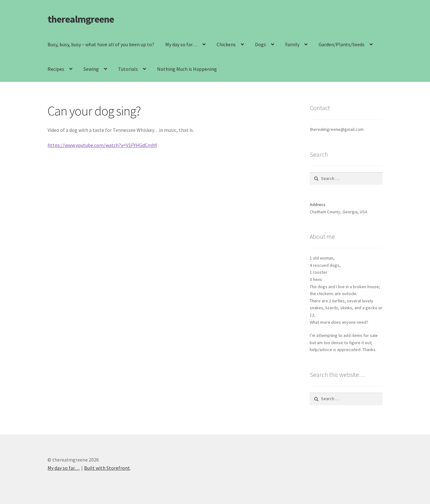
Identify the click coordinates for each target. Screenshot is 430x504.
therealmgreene (81, 19)
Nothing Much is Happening (187, 69)
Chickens (226, 44)
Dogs (260, 44)
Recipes (56, 69)
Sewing (91, 69)
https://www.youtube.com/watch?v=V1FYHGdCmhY (102, 145)
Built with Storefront (107, 468)
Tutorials (128, 69)
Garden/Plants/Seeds (342, 44)
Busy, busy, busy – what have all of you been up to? (101, 44)
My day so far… (181, 44)
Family (292, 44)
